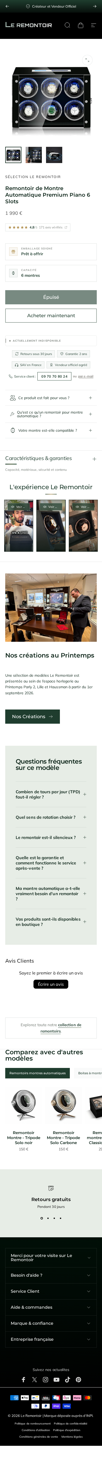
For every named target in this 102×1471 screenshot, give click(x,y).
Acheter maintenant (51, 316)
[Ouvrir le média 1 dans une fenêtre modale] (87, 60)
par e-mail (85, 376)
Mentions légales (72, 1436)
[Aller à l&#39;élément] (13, 155)
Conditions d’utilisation (36, 1430)
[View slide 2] (48, 1218)
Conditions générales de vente (38, 1436)
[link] (23, 1105)
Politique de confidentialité (70, 1423)
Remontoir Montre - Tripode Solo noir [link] (23, 1137)
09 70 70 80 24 (54, 376)
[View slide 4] (60, 1218)
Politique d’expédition (66, 1430)
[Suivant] (94, 6)
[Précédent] (7, 6)
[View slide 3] (54, 1218)
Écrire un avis (51, 984)
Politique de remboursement (33, 1423)
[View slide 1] (41, 1218)
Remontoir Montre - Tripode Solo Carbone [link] (63, 1137)
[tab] (37, 1073)
